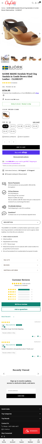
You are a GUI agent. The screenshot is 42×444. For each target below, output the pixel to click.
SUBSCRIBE (21, 396)
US (10, 122)
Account (12, 442)
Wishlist (30, 442)
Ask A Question (24, 137)
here (34, 215)
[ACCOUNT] (35, 3)
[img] (6, 322)
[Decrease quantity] (4, 142)
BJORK (4, 71)
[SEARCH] (32, 3)
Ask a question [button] (21, 309)
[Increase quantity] (13, 142)
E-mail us (7, 429)
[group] (21, 33)
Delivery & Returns (10, 137)
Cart (38, 442)
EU (7, 122)
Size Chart (36, 122)
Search (21, 442)
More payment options (21, 157)
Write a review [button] (21, 304)
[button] (39, 33)
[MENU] (2, 3)
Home (3, 8)
